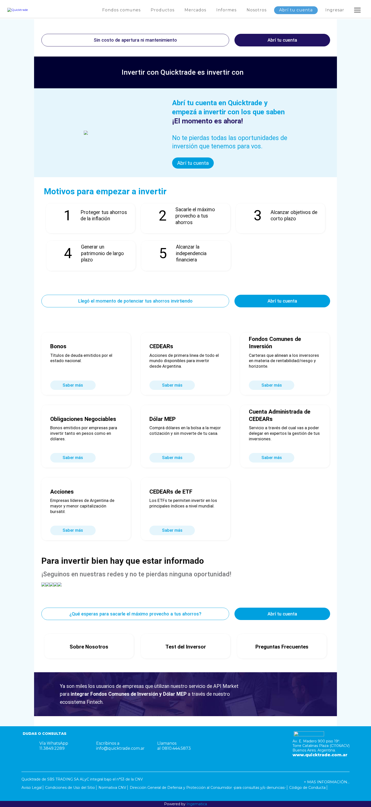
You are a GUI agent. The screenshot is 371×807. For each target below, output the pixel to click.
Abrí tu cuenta (296, 10)
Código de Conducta (307, 787)
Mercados (195, 10)
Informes (226, 10)
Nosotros (257, 10)
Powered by (185, 804)
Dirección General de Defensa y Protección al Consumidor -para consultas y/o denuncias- (208, 787)
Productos (162, 10)
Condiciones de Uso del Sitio (70, 787)
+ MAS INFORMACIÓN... (327, 781)
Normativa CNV (112, 787)
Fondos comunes (121, 10)
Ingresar (334, 10)
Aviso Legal (31, 787)
